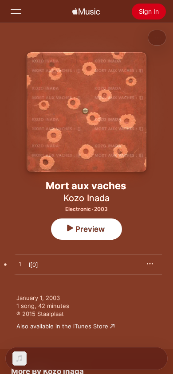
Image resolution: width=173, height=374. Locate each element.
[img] (86, 12)
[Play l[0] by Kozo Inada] (20, 265)
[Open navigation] (16, 11)
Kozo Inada (86, 198)
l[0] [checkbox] (33, 264)
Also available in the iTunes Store (62, 326)
